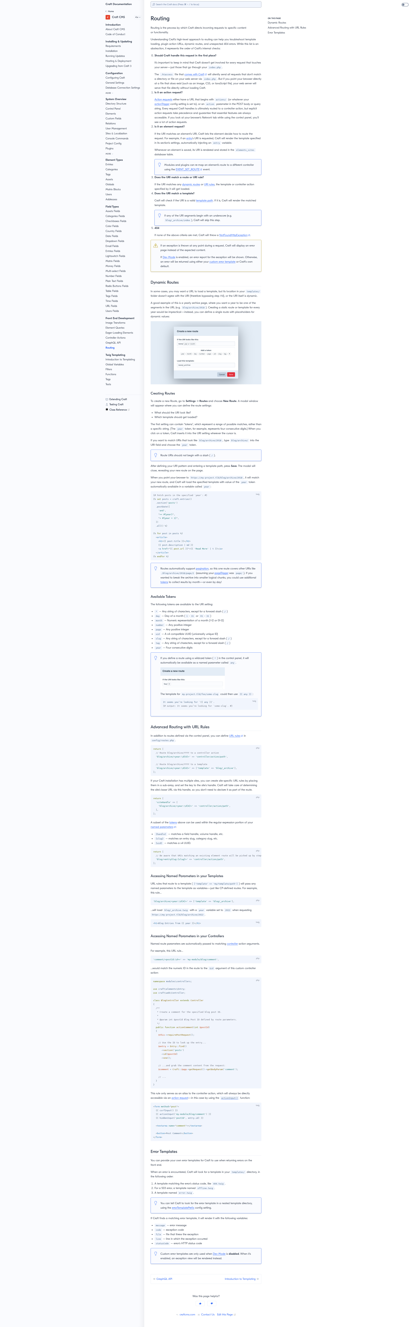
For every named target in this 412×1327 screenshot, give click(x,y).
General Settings (115, 82)
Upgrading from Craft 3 (118, 65)
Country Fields (114, 231)
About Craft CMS (115, 29)
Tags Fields (112, 296)
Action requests (163, 99)
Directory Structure (116, 103)
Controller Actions (116, 337)
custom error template (222, 261)
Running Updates (115, 56)
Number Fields (114, 276)
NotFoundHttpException (234, 235)
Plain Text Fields (114, 281)
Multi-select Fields (116, 271)
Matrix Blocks (113, 189)
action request (180, 1097)
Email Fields (112, 246)
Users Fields (112, 311)
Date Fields (112, 236)
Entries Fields (113, 251)
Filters (109, 369)
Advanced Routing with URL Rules (287, 27)
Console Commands (117, 138)
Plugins (109, 148)
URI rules (209, 184)
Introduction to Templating (120, 359)
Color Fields (112, 226)
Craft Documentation (119, 4)
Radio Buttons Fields (117, 286)
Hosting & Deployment (118, 61)
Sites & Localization (116, 133)
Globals (110, 184)
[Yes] (200, 1303)
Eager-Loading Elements (119, 332)
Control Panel (113, 108)
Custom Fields (113, 118)
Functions (111, 374)
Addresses (111, 199)
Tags (108, 174)
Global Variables (115, 364)
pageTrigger (221, 573)
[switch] (405, 4)
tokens (164, 582)
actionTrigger (161, 104)
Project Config (113, 143)
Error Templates (276, 32)
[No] (211, 1303)
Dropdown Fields (115, 241)
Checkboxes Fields (116, 221)
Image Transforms (115, 322)
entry (189, 138)
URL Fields (111, 306)
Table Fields (112, 291)
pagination (202, 568)
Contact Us (207, 1314)
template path (204, 200)
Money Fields (113, 266)
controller (232, 943)
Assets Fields (113, 211)
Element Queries (115, 327)
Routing (110, 347)
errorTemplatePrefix (183, 1207)
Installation (112, 51)
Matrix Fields (113, 261)
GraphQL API (113, 342)
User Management (116, 128)
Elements (111, 113)
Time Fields (112, 301)
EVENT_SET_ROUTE (189, 169)
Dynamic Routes (277, 22)
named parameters (163, 826)
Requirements (113, 46)
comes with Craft (195, 74)
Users (109, 194)
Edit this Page (226, 1314)
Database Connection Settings (123, 87)
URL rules (236, 735)
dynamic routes (191, 184)
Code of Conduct (115, 34)
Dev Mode (169, 257)
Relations (111, 123)
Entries (109, 164)
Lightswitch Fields (115, 256)
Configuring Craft (115, 77)
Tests (108, 384)
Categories (112, 169)
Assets (109, 179)
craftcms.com (187, 1314)
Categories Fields (115, 216)
